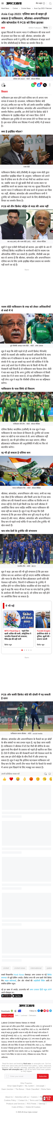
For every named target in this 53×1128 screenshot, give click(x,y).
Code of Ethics (18, 1107)
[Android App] (12, 1010)
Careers (34, 1097)
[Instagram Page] (47, 1010)
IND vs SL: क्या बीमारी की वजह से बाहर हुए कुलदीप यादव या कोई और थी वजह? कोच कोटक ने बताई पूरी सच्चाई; (25, 1032)
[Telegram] (50, 1010)
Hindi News (5, 8)
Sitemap (41, 1104)
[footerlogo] (26, 1006)
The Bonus (19, 1089)
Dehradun (32, 1015)
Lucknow (24, 1015)
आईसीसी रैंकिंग (39, 981)
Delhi (16, 1015)
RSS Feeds (31, 1104)
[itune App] (15, 1010)
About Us (9, 1097)
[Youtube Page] (44, 1010)
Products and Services (15, 1104)
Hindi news (27, 1064)
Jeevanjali (40, 1086)
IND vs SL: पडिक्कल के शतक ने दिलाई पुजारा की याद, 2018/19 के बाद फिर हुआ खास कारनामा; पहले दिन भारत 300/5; (26, 1048)
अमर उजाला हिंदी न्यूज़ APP (41, 990)
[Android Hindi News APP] (6, 995)
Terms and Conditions (38, 1100)
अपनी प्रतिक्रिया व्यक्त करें (10, 774)
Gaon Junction (7, 1089)
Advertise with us (22, 1097)
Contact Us (22, 1100)
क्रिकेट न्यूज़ (8, 645)
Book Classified (32, 1089)
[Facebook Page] (38, 1010)
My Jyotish (29, 1086)
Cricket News (26, 8)
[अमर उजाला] (14, 4)
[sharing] (50, 85)
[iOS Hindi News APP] (17, 995)
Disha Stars (46, 1089)
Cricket (15, 8)
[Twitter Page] (41, 1010)
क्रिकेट (46, 28)
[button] (22, 650)
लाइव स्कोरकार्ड (10, 981)
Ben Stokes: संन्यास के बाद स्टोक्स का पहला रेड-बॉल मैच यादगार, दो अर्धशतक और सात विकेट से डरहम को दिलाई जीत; (25, 1042)
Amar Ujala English (15, 1086)
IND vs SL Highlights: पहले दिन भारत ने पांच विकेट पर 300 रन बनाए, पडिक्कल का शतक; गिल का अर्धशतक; (24, 1054)
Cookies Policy (10, 1100)
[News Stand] (19, 1010)
